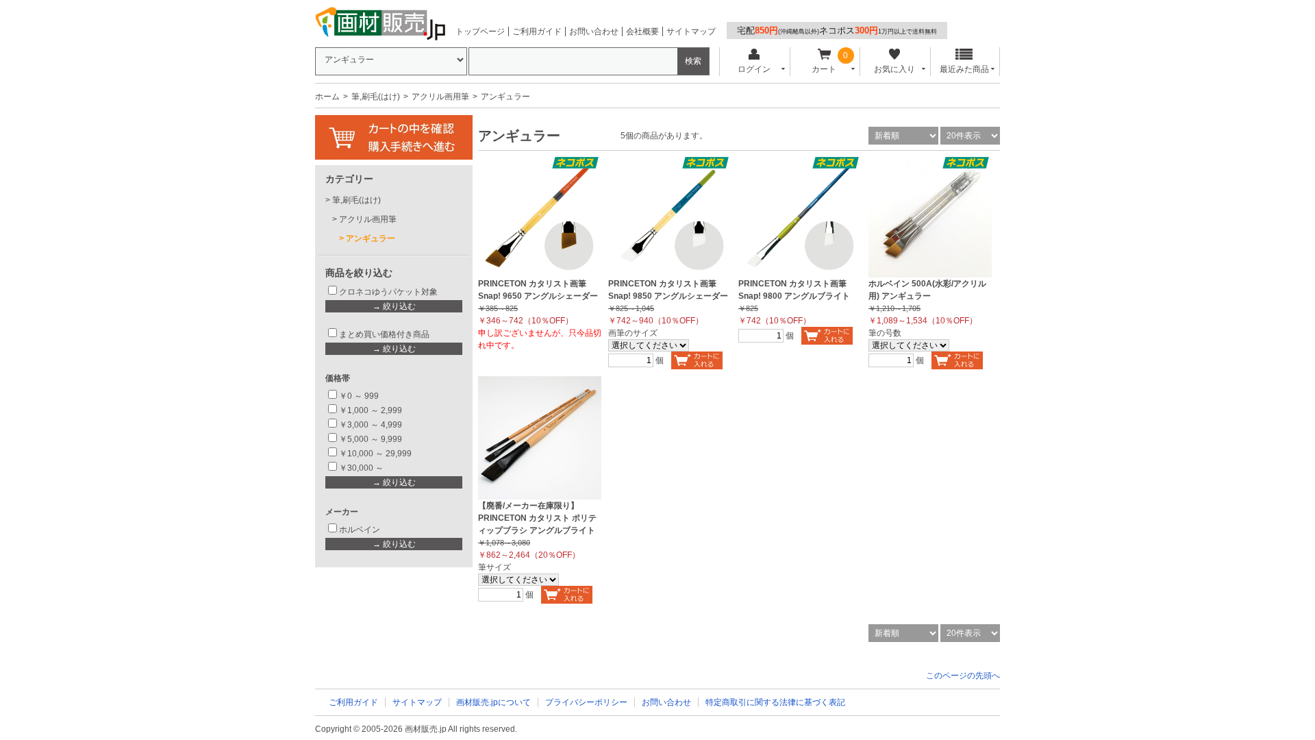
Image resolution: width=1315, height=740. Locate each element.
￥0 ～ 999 (359, 396)
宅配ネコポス (837, 30)
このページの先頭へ (963, 675)
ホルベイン (359, 529)
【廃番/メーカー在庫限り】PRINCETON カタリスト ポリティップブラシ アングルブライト (537, 518)
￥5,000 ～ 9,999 (370, 439)
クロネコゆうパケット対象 (388, 292)
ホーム (327, 96)
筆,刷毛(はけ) (375, 96)
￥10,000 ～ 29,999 (375, 453)
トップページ (480, 31)
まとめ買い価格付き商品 (384, 334)
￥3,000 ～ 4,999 (370, 425)
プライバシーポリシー (586, 702)
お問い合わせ (593, 31)
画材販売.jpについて (493, 702)
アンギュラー (370, 238)
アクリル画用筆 (440, 96)
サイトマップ (691, 31)
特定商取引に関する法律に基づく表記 (775, 702)
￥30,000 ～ (362, 468)
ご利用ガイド (537, 31)
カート (824, 69)
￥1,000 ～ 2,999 (370, 410)
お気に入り (894, 69)
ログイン (754, 69)
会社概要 (642, 31)
